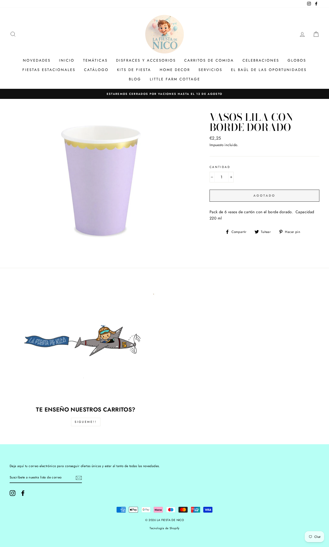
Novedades (37, 60)
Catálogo (96, 69)
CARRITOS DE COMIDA (209, 60)
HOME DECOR (175, 69)
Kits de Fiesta (134, 69)
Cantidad (220, 167)
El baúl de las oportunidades (269, 69)
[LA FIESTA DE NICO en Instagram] (12, 493)
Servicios (210, 69)
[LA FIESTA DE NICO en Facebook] (23, 493)
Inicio (66, 60)
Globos (297, 60)
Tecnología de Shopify (164, 528)
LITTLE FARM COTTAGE (175, 79)
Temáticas (95, 60)
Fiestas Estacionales (48, 69)
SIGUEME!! (86, 422)
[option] (164, 94)
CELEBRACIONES (261, 60)
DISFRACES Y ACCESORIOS (146, 60)
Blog (135, 79)
